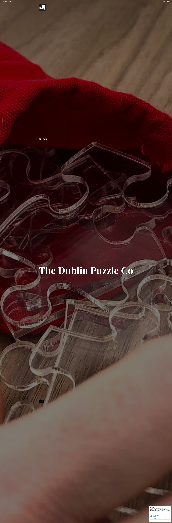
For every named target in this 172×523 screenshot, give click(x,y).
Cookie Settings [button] (160, 520)
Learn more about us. (153, 516)
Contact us (10, 1)
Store (3, 1)
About (6, 1)
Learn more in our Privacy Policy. (154, 515)
